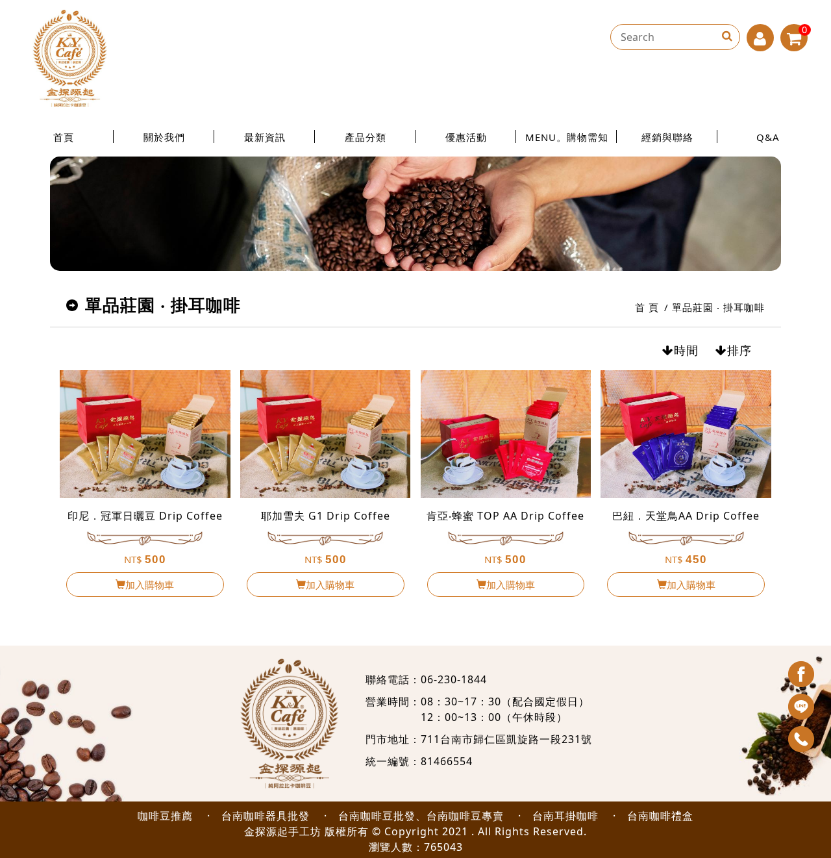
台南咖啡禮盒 (660, 816)
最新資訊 (265, 137)
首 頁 (647, 307)
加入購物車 (149, 584)
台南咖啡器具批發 (265, 816)
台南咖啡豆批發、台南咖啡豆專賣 (421, 816)
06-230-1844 (454, 679)
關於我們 (164, 137)
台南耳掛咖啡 (565, 816)
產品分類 (365, 137)
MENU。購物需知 (566, 137)
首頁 (63, 137)
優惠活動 (466, 137)
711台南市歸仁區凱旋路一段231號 (506, 739)
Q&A (768, 137)
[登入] (760, 37)
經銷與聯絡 (667, 137)
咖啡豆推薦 (165, 816)
